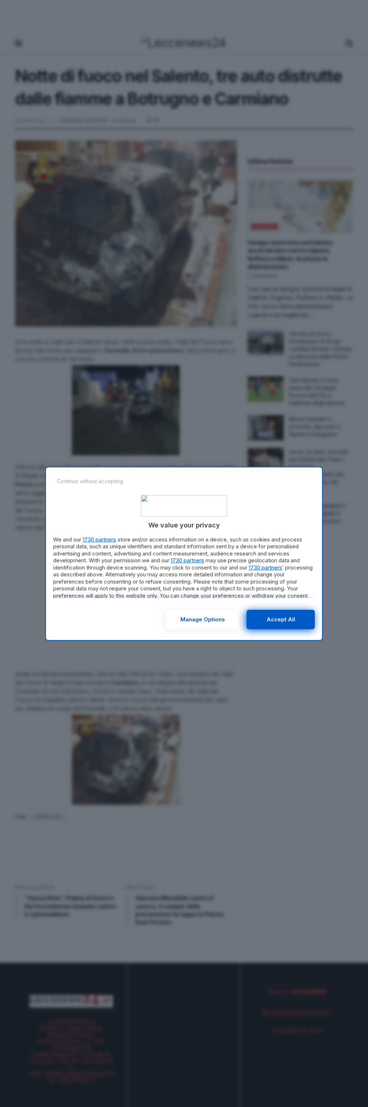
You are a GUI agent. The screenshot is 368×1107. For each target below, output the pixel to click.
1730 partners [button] (99, 539)
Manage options (202, 619)
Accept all (281, 619)
